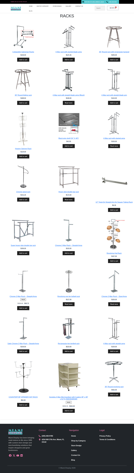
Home (30, 6)
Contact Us (79, 6)
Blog (30, 11)
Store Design (57, 6)
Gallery (68, 6)
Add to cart (23, 60)
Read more (68, 103)
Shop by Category (43, 6)
